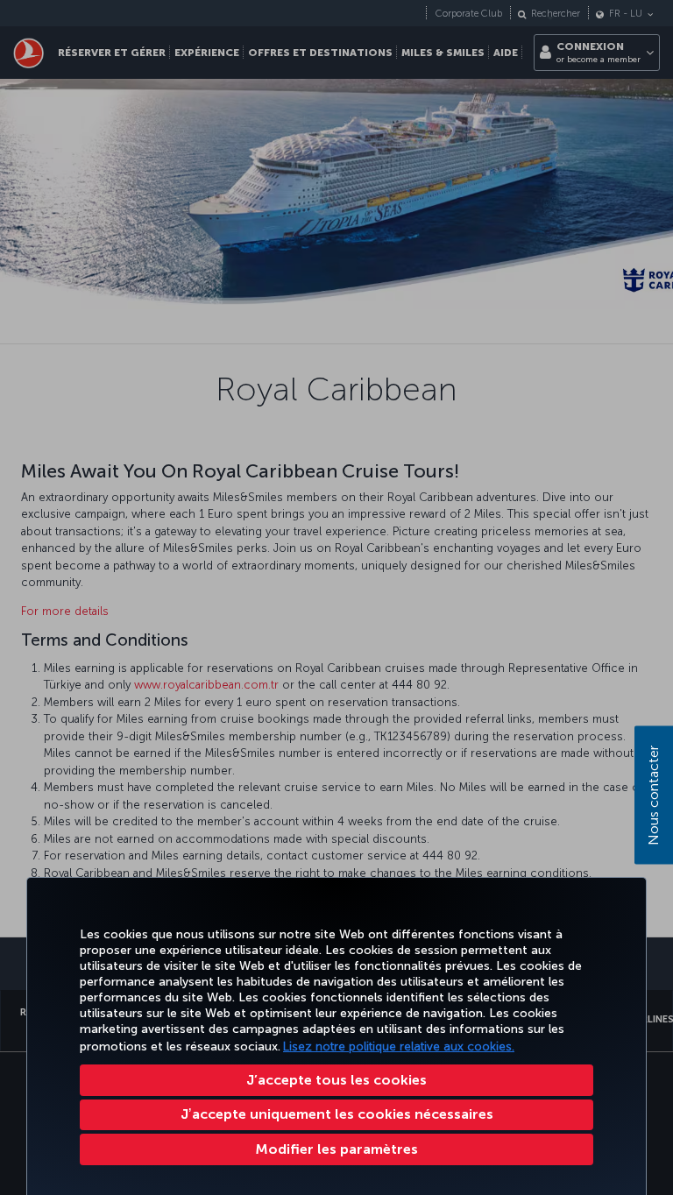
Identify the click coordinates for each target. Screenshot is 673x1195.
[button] (336, 1149)
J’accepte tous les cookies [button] (336, 1079)
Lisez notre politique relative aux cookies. (398, 1046)
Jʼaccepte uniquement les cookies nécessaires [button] (337, 1114)
